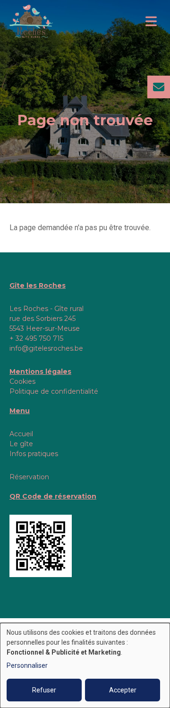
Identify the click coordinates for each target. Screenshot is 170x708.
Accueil (21, 434)
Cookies (22, 381)
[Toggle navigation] (151, 21)
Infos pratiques (33, 453)
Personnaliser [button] (27, 665)
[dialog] (85, 665)
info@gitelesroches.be (46, 348)
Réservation (29, 477)
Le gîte (21, 444)
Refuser (44, 690)
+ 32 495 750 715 (36, 338)
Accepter (122, 690)
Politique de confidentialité (53, 391)
